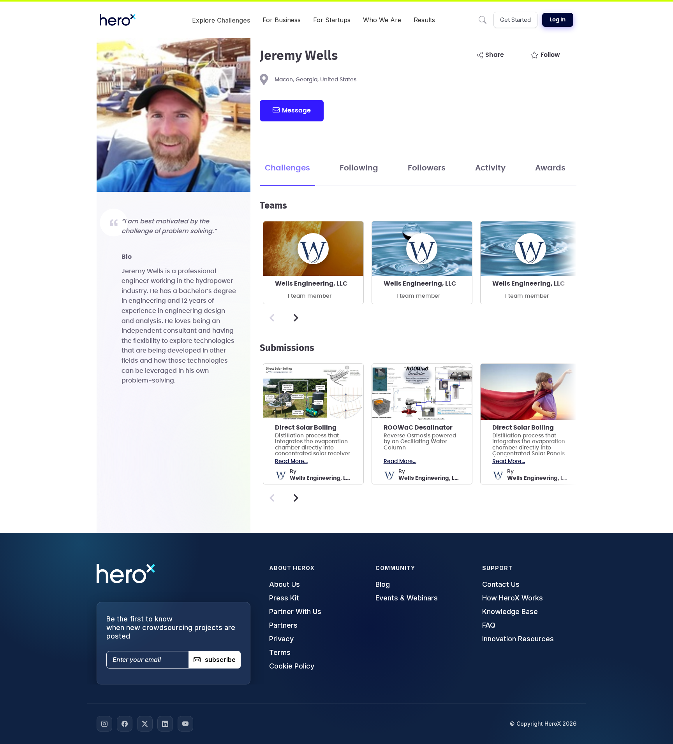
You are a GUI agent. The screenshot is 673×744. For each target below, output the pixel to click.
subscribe (220, 659)
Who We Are (382, 20)
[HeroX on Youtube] (185, 724)
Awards (550, 168)
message (296, 110)
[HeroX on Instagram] (104, 724)
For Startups (332, 20)
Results (424, 20)
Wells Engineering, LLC (311, 284)
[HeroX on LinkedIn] (165, 724)
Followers (427, 168)
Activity (490, 168)
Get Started (515, 19)
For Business (282, 20)
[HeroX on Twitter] (145, 724)
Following (359, 168)
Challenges (287, 168)
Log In (558, 20)
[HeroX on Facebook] (124, 724)
